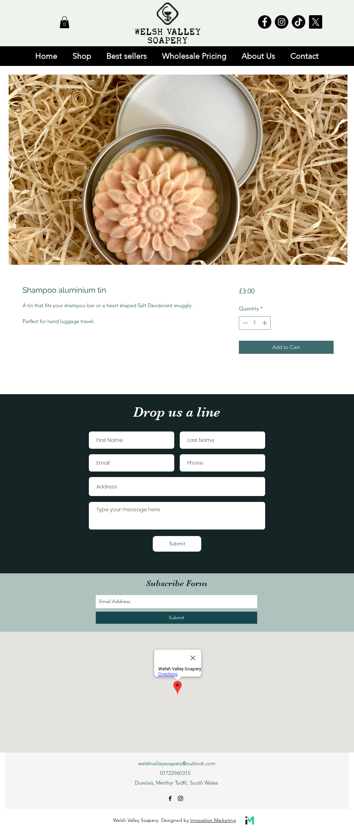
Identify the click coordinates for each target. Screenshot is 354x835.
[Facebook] (264, 22)
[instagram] (180, 798)
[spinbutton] (255, 323)
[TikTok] (298, 22)
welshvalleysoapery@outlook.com (176, 763)
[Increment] (265, 323)
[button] (64, 22)
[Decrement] (244, 323)
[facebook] (170, 798)
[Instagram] (281, 22)
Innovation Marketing (213, 820)
